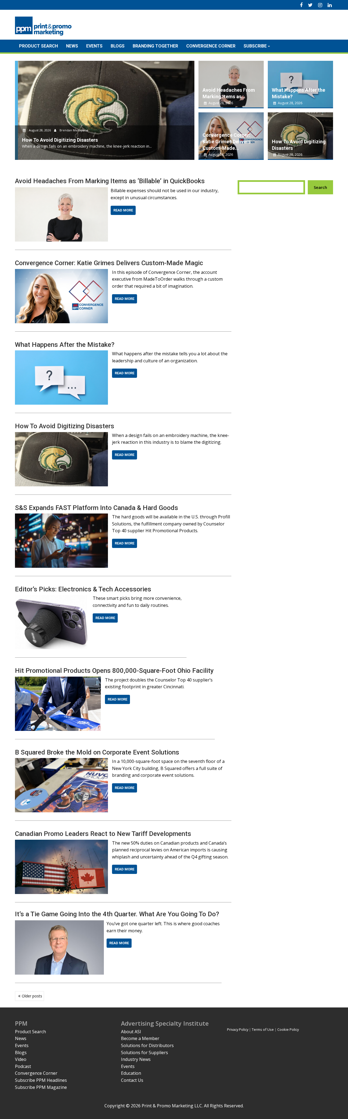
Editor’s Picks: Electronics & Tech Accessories (83, 589)
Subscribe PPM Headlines (41, 1080)
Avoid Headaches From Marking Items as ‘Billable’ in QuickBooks (110, 181)
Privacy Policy (237, 1029)
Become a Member (140, 1038)
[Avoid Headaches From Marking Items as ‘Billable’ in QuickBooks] (61, 190)
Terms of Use (263, 1029)
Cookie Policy (288, 1029)
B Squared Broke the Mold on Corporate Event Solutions (97, 752)
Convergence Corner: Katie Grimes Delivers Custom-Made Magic (109, 263)
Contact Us (132, 1080)
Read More (123, 210)
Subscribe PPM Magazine (41, 1087)
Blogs (118, 46)
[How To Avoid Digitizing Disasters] (61, 435)
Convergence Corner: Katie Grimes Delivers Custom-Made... (227, 141)
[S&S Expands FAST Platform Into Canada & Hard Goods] (61, 516)
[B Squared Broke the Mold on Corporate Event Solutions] (61, 761)
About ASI (131, 1032)
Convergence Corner (210, 46)
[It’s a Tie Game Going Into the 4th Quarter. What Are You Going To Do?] (59, 923)
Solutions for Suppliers (144, 1052)
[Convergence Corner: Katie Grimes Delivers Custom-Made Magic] (61, 272)
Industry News (136, 1059)
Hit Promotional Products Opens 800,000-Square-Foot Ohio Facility (114, 670)
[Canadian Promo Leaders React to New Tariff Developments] (61, 843)
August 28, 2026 (37, 130)
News (72, 46)
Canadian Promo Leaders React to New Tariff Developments (103, 834)
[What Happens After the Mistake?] (61, 353)
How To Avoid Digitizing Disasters (64, 426)
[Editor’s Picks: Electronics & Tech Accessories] (52, 598)
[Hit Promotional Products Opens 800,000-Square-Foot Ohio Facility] (58, 680)
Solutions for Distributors (147, 1045)
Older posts (32, 995)
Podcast (23, 1066)
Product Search (38, 46)
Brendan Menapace (70, 130)
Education (131, 1073)
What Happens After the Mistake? (64, 344)
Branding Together (155, 46)
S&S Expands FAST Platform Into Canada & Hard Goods (96, 508)
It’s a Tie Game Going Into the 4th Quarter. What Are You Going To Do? (117, 914)
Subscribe (255, 46)
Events (94, 46)
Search (320, 187)
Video (20, 1059)
